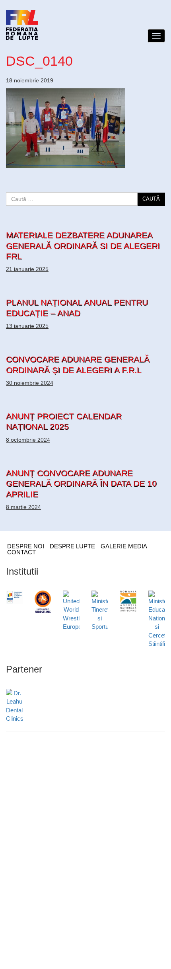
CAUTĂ (151, 199)
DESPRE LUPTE (72, 546)
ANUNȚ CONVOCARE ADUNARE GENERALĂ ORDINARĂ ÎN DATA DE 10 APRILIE (81, 483)
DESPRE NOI (25, 546)
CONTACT (21, 552)
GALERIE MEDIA (124, 546)
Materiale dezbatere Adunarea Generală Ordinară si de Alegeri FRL (83, 245)
